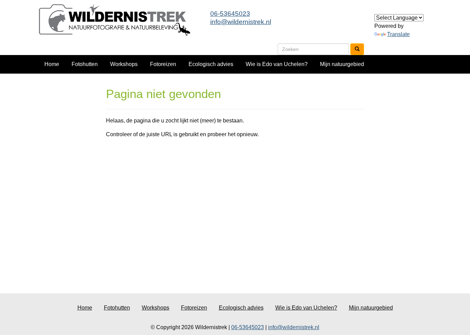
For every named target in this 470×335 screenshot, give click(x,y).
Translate (398, 34)
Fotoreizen (163, 64)
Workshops (124, 64)
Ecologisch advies (211, 64)
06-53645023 (230, 13)
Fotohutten (85, 64)
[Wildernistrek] (117, 19)
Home (51, 64)
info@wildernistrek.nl (240, 21)
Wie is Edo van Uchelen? (277, 64)
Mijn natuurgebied (342, 64)
